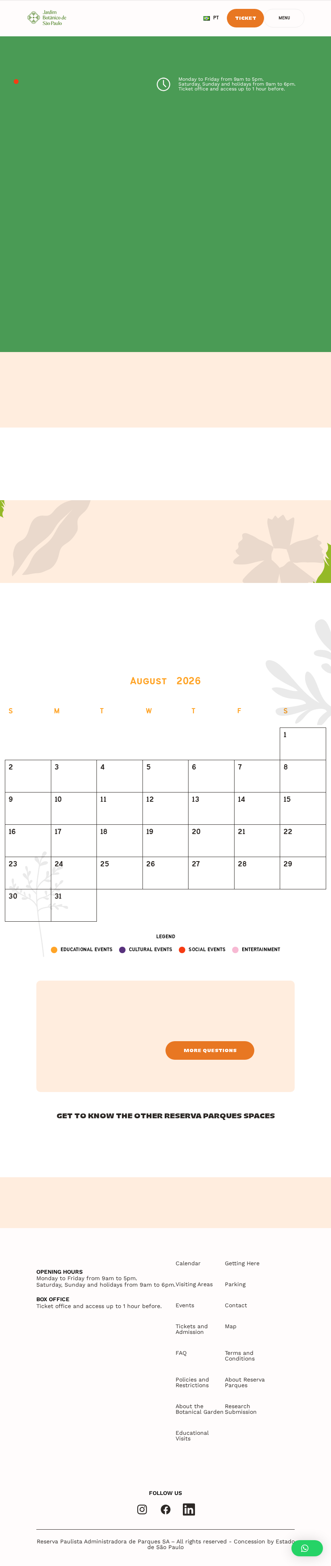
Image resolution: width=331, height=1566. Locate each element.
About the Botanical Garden (200, 1409)
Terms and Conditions (240, 1356)
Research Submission (241, 1409)
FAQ (181, 1353)
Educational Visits (192, 1436)
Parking (235, 1284)
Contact (236, 1305)
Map (231, 1326)
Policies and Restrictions (192, 1382)
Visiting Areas (194, 1284)
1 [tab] (16, 82)
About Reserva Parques (245, 1382)
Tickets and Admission (192, 1329)
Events (185, 1305)
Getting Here (242, 1263)
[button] (307, 1548)
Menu (284, 18)
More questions (210, 1050)
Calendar (188, 1263)
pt (216, 18)
